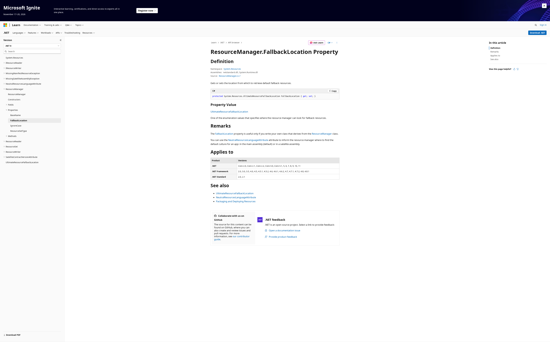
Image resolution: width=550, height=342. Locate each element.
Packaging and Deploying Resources (236, 201)
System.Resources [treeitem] (14, 57)
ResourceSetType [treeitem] (18, 131)
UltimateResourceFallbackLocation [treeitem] (22, 162)
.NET (222, 42)
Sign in (543, 25)
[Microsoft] (5, 25)
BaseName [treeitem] (15, 115)
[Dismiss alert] (544, 5)
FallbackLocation (224, 133)
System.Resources (232, 69)
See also (494, 59)
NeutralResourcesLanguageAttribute (248, 140)
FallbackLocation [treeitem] (18, 120)
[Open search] (536, 25)
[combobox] (32, 46)
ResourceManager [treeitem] (17, 94)
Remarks (494, 51)
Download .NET (537, 32)
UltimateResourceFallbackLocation (229, 111)
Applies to (495, 55)
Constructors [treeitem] (14, 99)
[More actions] (336, 42)
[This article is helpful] (514, 69)
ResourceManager (322, 133)
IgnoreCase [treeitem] (15, 125)
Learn (214, 42)
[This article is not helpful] (517, 69)
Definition (495, 48)
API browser (234, 42)
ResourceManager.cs (229, 76)
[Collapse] (60, 40)
